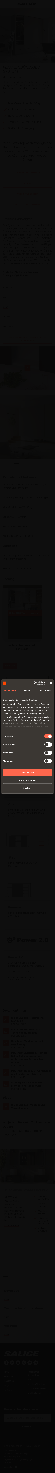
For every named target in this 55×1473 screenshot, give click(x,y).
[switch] (48, 744)
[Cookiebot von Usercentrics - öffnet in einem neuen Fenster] (34, 683)
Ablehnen (27, 788)
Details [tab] (27, 690)
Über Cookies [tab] (45, 690)
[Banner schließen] (51, 683)
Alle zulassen (27, 772)
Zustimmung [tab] (10, 690)
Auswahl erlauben (27, 780)
